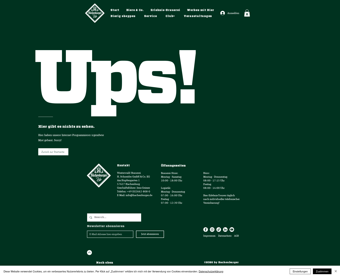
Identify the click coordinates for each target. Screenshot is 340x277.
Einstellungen (300, 271)
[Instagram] (212, 229)
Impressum (209, 236)
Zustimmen (322, 271)
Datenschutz (225, 236)
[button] (247, 13)
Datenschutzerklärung (211, 271)
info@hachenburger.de (139, 195)
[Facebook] (205, 229)
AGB (236, 236)
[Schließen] (336, 271)
